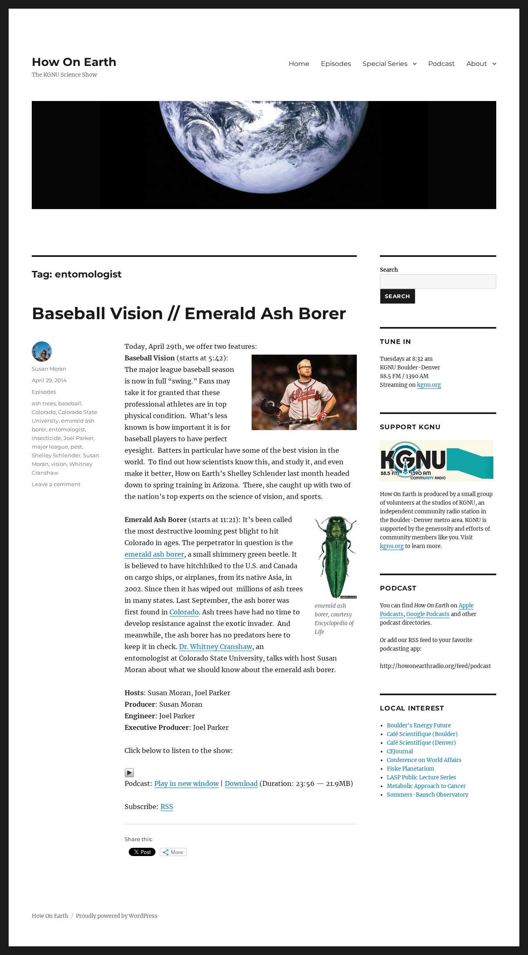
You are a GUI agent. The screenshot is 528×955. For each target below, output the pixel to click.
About (477, 64)
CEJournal (400, 751)
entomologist (67, 429)
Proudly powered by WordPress (117, 916)
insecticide (46, 438)
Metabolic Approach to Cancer (426, 786)
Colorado (184, 612)
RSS (166, 806)
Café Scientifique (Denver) (421, 742)
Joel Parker (79, 438)
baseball (69, 403)
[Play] (241, 773)
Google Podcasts (428, 614)
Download (241, 783)
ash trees (44, 403)
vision (59, 464)
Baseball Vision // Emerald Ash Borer (189, 313)
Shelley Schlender (56, 455)
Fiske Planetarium (410, 768)
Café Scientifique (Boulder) (422, 734)
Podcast (441, 64)
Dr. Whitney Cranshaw (215, 646)
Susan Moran (49, 368)
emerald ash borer (154, 554)
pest (76, 446)
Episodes (336, 64)
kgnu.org (429, 384)
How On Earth (74, 62)
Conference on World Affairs (424, 760)
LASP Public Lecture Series (421, 777)
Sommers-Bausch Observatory (427, 794)
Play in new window (186, 783)
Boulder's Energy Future (419, 725)
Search (389, 269)
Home (299, 64)
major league (50, 446)
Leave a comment (56, 484)
